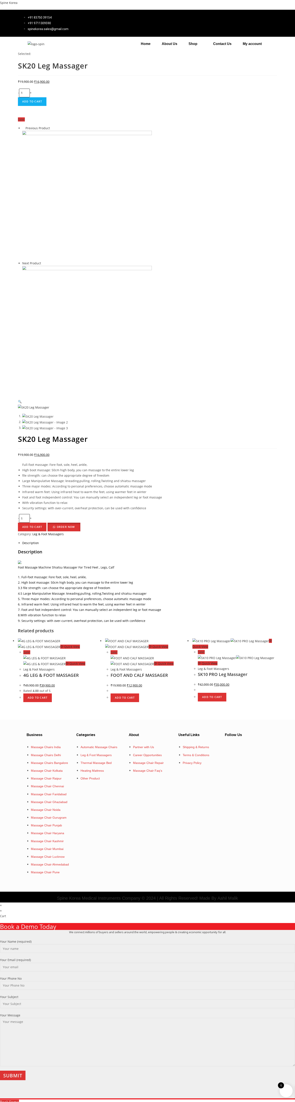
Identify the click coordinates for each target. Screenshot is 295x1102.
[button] (195, 44)
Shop (193, 44)
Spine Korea (8, 3)
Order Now (66, 527)
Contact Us (222, 44)
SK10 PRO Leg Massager (222, 674)
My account (252, 44)
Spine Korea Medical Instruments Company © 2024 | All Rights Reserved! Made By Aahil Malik (147, 898)
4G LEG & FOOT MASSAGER (51, 675)
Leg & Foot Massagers (48, 534)
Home (146, 44)
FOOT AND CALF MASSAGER (139, 675)
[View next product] (43, 263)
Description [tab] (30, 543)
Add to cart (32, 101)
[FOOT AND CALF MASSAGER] (87, 330)
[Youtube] (259, 746)
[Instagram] (246, 746)
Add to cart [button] (38, 698)
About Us (169, 44)
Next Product (31, 263)
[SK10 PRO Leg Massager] (87, 195)
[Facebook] (233, 746)
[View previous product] (23, 128)
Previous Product (37, 128)
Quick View (71, 647)
